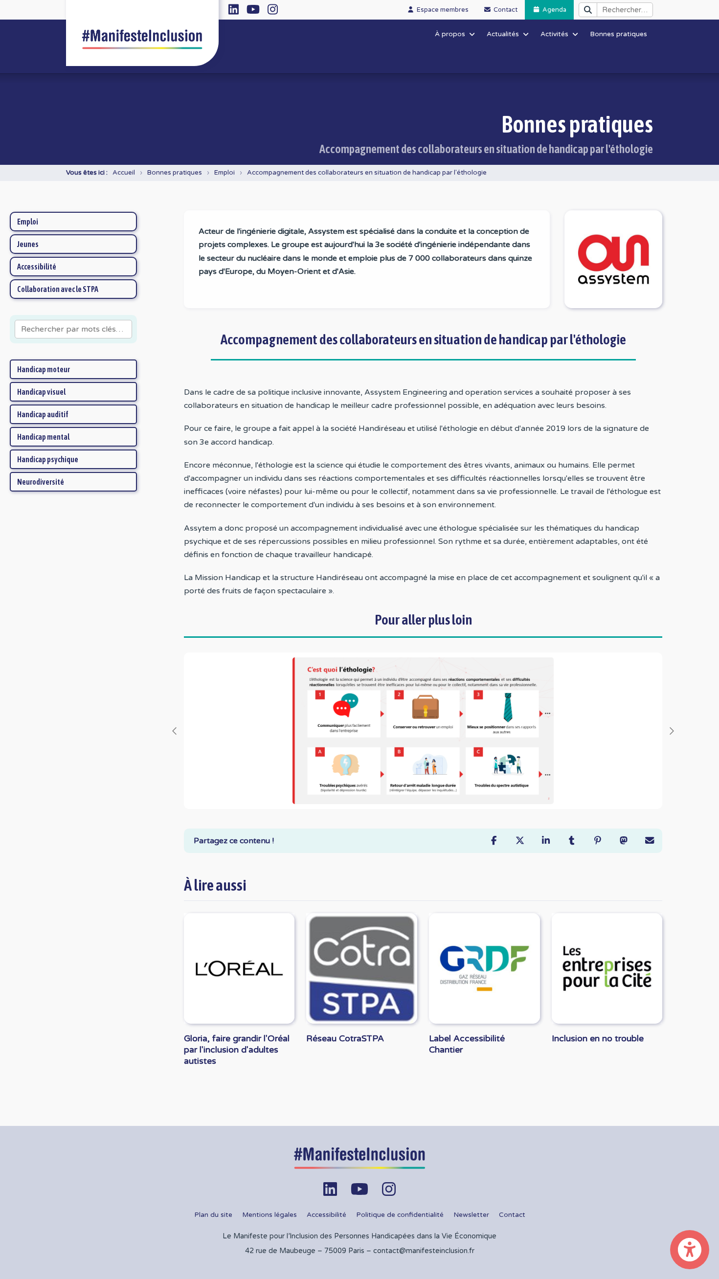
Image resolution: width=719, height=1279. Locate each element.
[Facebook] (494, 841)
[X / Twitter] (520, 841)
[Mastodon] (623, 841)
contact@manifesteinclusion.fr (423, 1251)
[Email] (649, 841)
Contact (512, 1215)
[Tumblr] (571, 841)
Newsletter (471, 1215)
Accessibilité (326, 1215)
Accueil (123, 173)
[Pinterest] (597, 841)
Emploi (224, 173)
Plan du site (213, 1215)
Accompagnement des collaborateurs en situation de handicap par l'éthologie (367, 173)
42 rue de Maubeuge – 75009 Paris (304, 1251)
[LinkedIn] (546, 841)
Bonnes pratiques (174, 173)
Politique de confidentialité (400, 1215)
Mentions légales (269, 1215)
